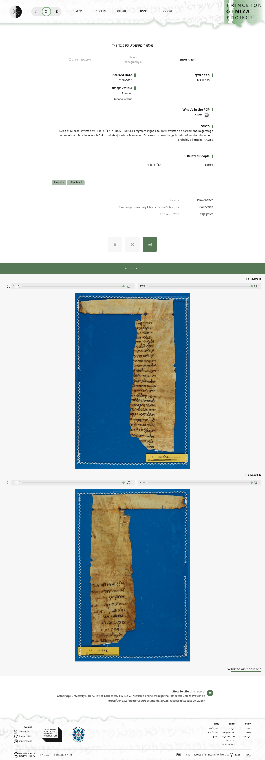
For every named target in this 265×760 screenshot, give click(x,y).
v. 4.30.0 (44, 754)
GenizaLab (24, 731)
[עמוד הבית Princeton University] (24, 755)
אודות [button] (102, 11)
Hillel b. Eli (76, 182)
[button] (244, 13)
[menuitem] (173, 12)
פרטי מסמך (187, 59)
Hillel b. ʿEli (154, 165)
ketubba (59, 182)
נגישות (248, 754)
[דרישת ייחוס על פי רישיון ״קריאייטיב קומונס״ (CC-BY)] (179, 754)
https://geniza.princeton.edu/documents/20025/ (138, 701)
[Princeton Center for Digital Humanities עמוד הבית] (49, 734)
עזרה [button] (79, 11)
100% (142, 286)
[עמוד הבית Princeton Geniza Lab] (75, 734)
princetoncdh (25, 741)
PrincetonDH (25, 736)
